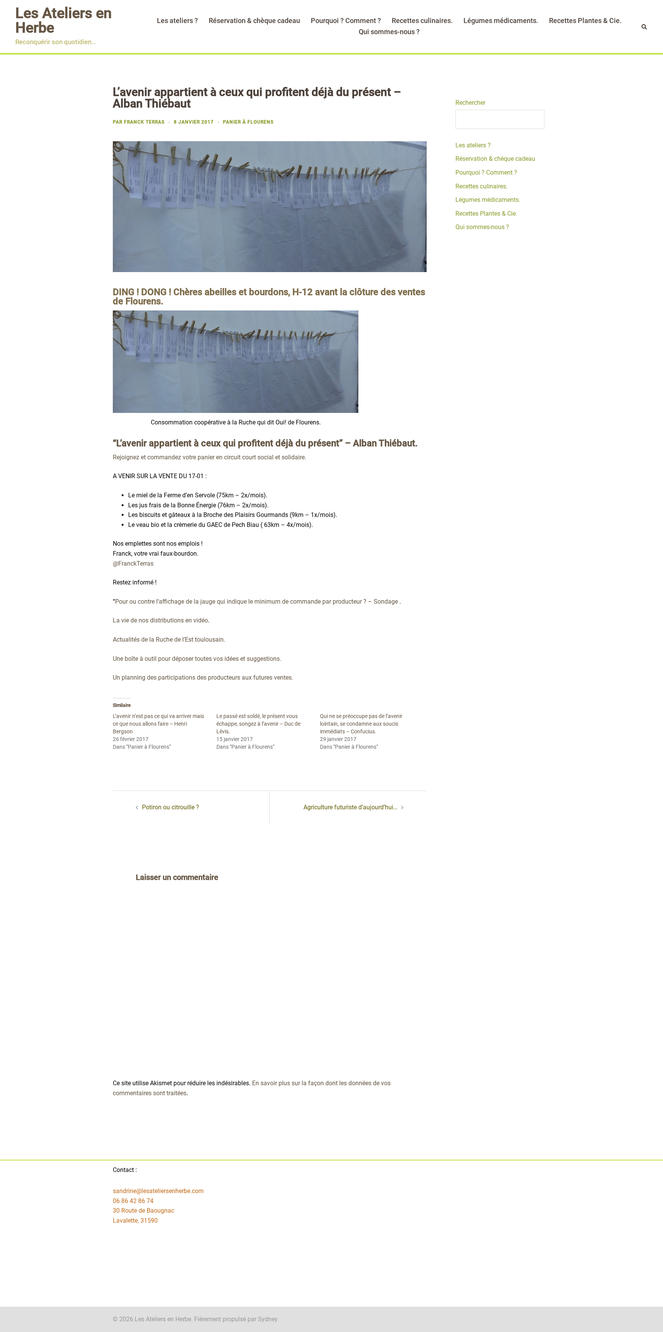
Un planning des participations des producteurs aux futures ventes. (203, 677)
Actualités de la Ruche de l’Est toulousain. (169, 639)
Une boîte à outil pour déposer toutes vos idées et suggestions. (197, 658)
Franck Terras (144, 122)
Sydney (268, 1319)
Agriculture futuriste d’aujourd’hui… (350, 807)
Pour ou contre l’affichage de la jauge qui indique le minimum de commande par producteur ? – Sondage (256, 601)
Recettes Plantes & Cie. (585, 21)
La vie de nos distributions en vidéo (160, 620)
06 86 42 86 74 (133, 1201)
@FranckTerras (133, 563)
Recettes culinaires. (422, 21)
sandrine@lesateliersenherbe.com (158, 1191)
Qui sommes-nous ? (389, 32)
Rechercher (470, 102)
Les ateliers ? (177, 21)
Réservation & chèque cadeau (254, 21)
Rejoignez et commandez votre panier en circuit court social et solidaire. (209, 457)
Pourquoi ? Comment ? (346, 21)
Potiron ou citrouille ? (170, 807)
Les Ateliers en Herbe (63, 20)
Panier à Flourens (248, 122)
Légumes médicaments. (500, 21)
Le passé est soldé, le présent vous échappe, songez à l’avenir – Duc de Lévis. (258, 723)
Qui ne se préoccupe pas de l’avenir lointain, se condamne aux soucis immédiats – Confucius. (361, 723)
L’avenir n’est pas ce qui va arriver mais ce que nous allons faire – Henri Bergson (158, 723)
